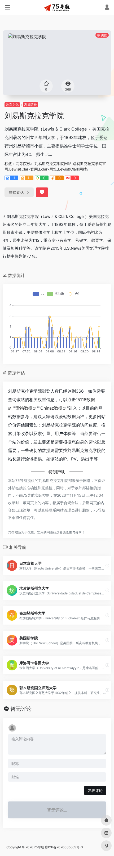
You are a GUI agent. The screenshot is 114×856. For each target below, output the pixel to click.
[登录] (107, 8)
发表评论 (95, 790)
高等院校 (30, 105)
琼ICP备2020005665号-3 (64, 847)
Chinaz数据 (51, 408)
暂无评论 (21, 709)
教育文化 (12, 105)
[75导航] (57, 7)
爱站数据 (24, 408)
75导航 (39, 847)
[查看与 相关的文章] (5, 216)
